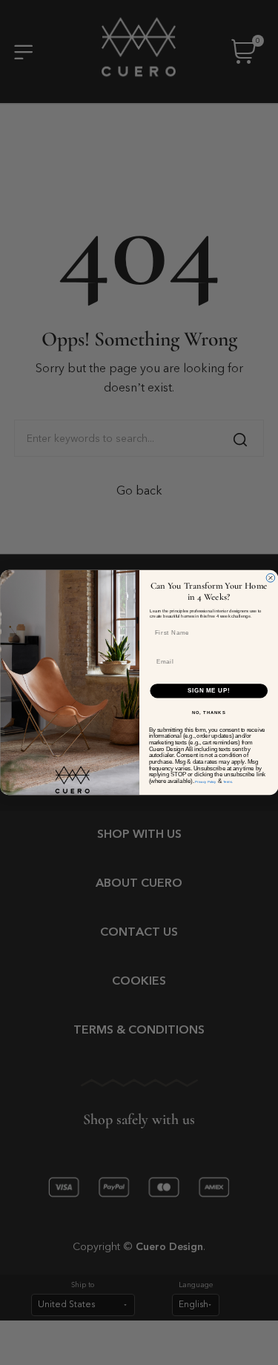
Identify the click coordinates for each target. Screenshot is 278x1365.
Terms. (227, 782)
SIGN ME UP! (208, 690)
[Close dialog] (270, 578)
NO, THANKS (208, 712)
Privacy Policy (205, 782)
